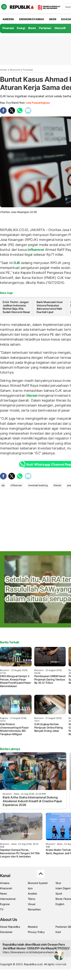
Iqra (30, 888)
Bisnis (32, 28)
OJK (17, 263)
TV (2, 909)
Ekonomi (15, 69)
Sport (58, 893)
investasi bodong (38, 485)
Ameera (4, 883)
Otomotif (60, 28)
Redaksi (33, 926)
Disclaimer (6, 932)
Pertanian (45, 28)
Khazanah (6, 888)
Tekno (31, 898)
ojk (3, 485)
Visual (31, 904)
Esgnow (5, 904)
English (59, 904)
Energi (21, 28)
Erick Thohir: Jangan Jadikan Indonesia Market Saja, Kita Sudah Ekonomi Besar (16, 307)
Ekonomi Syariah (31, 19)
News (3, 893)
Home (3, 69)
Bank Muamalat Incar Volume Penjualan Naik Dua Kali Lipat (50, 307)
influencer (36, 250)
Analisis (32, 893)
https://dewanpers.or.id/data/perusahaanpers (31, 952)
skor (52, 19)
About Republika (10, 926)
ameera (8, 19)
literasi (32, 395)
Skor (58, 883)
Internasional (7, 898)
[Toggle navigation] (4, 7)
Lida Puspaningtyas (38, 102)
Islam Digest (62, 888)
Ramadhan (34, 909)
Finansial (8, 28)
